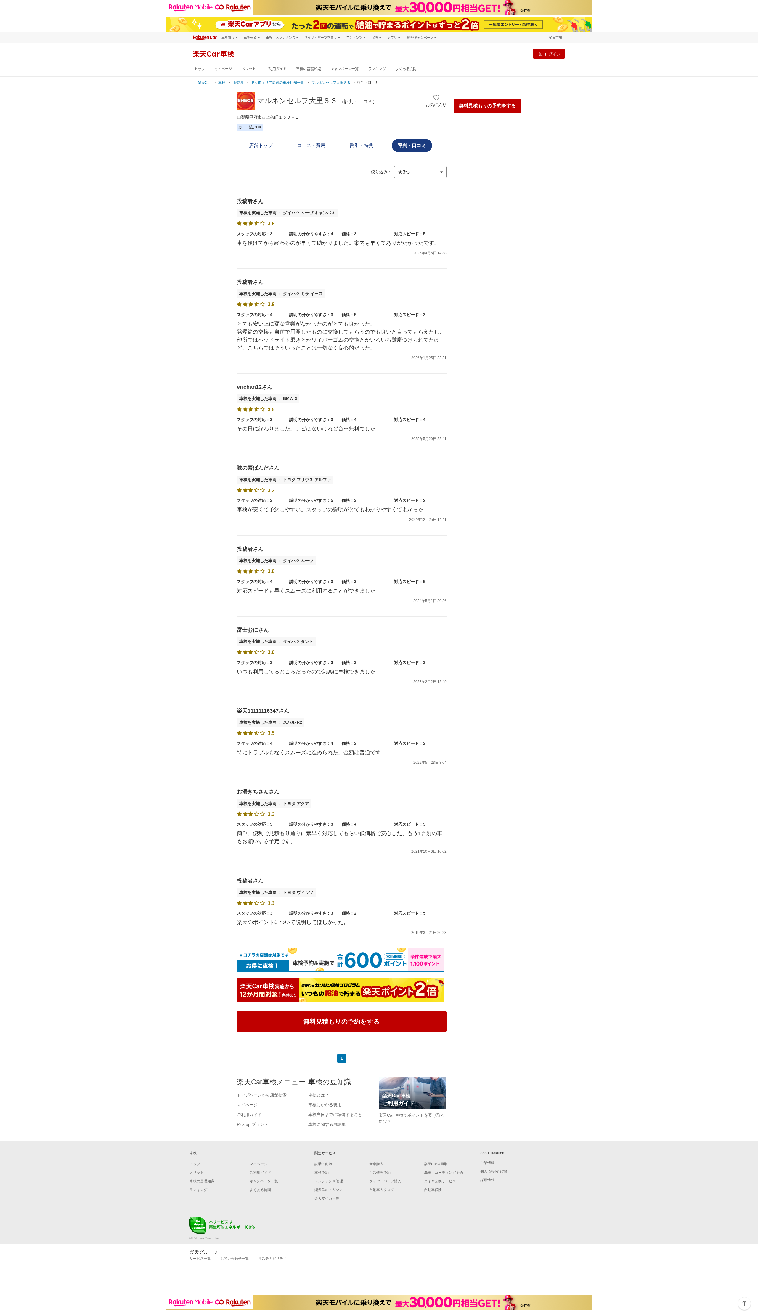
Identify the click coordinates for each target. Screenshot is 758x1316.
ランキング (377, 68)
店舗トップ (261, 145)
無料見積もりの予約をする (487, 105)
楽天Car (204, 83)
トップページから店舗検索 (262, 1095)
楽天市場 (555, 37)
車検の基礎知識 (308, 68)
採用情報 (487, 1180)
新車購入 (376, 1164)
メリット (249, 68)
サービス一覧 (200, 1258)
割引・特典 (361, 145)
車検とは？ (318, 1095)
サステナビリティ (272, 1258)
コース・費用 (311, 145)
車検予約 (321, 1173)
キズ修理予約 (380, 1173)
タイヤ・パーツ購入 (385, 1181)
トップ (199, 68)
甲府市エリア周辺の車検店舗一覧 (277, 83)
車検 (221, 83)
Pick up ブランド (252, 1124)
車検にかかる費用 (324, 1104)
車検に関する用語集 (327, 1124)
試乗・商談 (323, 1164)
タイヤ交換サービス (440, 1181)
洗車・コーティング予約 (443, 1173)
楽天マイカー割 (326, 1198)
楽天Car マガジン (328, 1190)
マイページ (223, 68)
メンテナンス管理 (328, 1181)
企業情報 (487, 1163)
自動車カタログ (381, 1190)
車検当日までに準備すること (335, 1114)
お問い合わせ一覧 (234, 1258)
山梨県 (238, 83)
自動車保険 (433, 1190)
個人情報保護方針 (494, 1171)
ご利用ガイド (276, 68)
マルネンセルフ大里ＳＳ (331, 83)
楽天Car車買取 (436, 1164)
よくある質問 (406, 68)
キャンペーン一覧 (344, 68)
